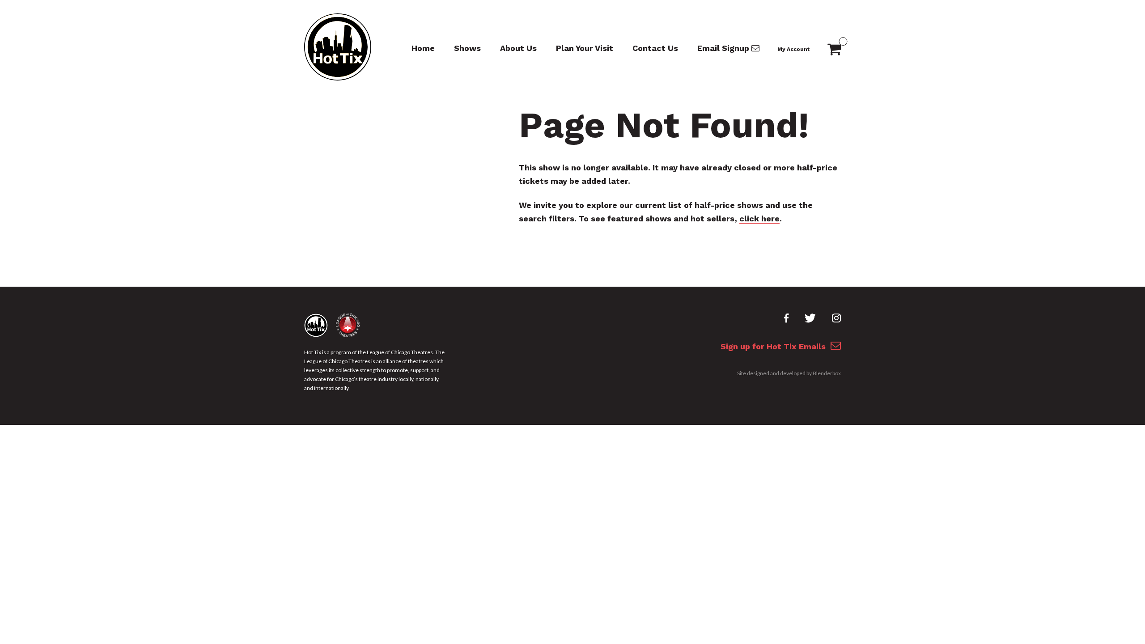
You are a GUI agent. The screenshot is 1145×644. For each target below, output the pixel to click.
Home (423, 48)
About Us (518, 48)
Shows (467, 48)
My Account (793, 49)
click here (759, 218)
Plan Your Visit (584, 48)
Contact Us (655, 48)
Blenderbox (827, 373)
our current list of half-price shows (691, 205)
